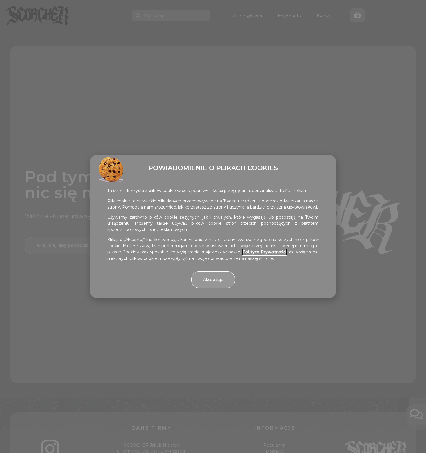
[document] (213, 226)
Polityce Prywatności (264, 252)
